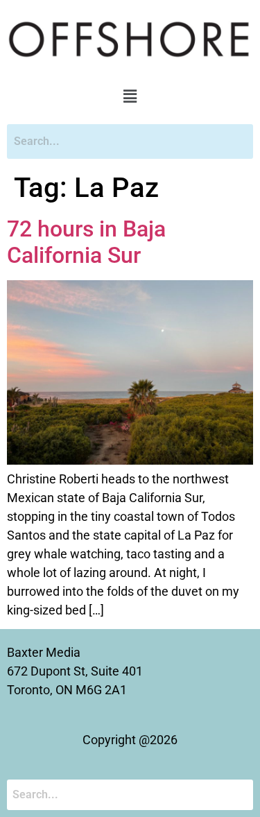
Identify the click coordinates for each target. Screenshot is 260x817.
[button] (129, 97)
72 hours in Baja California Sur (86, 242)
